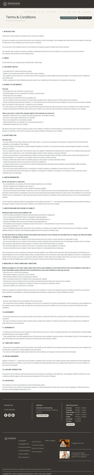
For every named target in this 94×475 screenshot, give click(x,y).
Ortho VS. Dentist (38, 448)
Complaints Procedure (24, 469)
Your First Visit (36, 442)
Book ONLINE (85, 18)
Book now (70, 424)
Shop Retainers (68, 18)
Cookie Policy (13, 469)
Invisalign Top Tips (77, 443)
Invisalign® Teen (23, 444)
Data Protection (36, 469)
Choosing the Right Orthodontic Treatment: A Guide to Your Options (80, 455)
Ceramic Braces (23, 454)
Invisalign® (22, 440)
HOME (20, 12)
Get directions (42, 415)
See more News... (64, 464)
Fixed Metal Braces (24, 447)
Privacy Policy (5, 469)
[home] (11, 4)
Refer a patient (50, 440)
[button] (29, 12)
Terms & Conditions (46, 469)
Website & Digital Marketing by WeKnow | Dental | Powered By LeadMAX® (31, 474)
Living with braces (38, 445)
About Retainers (23, 457)
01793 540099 (86, 12)
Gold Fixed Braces (24, 450)
